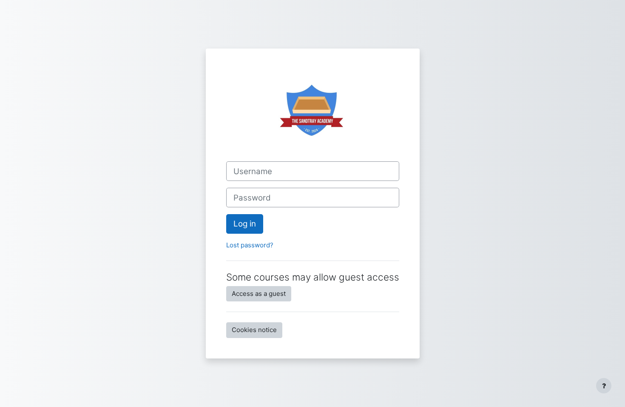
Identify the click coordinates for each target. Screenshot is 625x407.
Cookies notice (254, 330)
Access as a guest (259, 293)
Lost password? (249, 245)
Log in (244, 224)
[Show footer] (603, 385)
